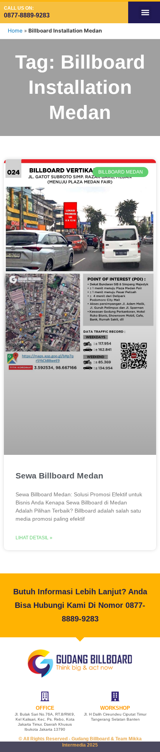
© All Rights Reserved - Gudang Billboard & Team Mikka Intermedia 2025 (80, 742)
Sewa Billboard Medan (59, 475)
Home (15, 31)
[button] (145, 12)
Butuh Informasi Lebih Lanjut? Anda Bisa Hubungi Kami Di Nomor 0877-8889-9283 (80, 605)
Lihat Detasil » (34, 537)
